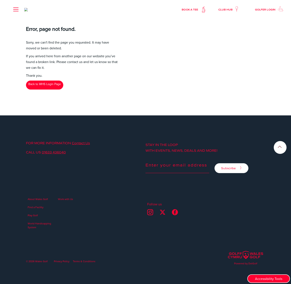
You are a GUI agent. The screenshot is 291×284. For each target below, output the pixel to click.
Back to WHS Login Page (44, 84)
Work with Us (65, 199)
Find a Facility (35, 207)
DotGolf (252, 263)
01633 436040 (54, 152)
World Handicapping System (39, 225)
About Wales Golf (38, 199)
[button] (15, 9)
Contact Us (81, 143)
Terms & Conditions (84, 261)
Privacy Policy (61, 261)
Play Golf (33, 215)
